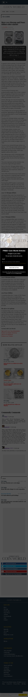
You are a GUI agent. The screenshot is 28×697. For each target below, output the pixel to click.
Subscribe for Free (14, 267)
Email (3, 259)
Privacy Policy (19, 273)
